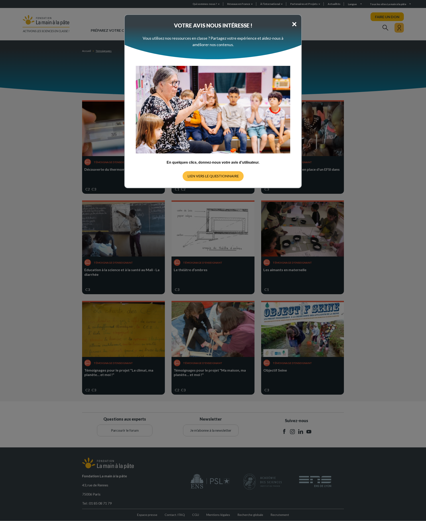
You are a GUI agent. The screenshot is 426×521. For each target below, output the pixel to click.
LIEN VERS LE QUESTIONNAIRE (213, 176)
